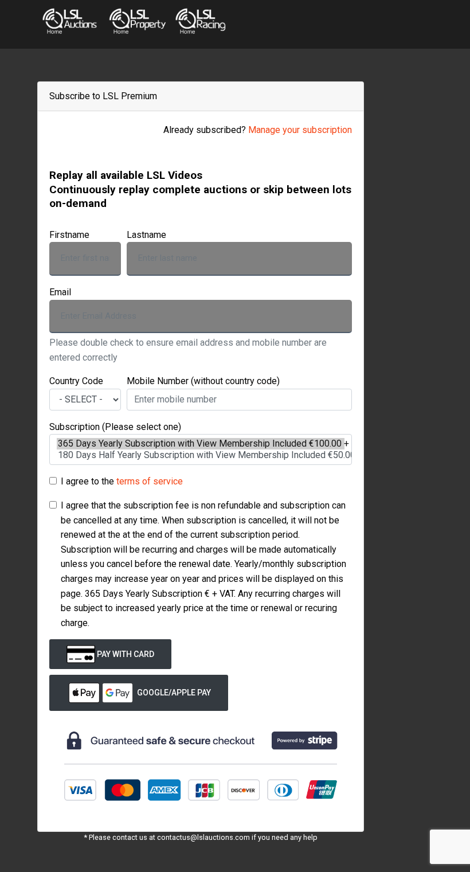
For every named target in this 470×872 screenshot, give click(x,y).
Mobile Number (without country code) (203, 381)
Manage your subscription (300, 129)
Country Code (76, 381)
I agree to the (122, 481)
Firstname (69, 234)
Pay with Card (124, 654)
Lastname (146, 234)
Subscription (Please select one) (115, 426)
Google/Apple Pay (173, 692)
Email (60, 292)
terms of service (149, 481)
